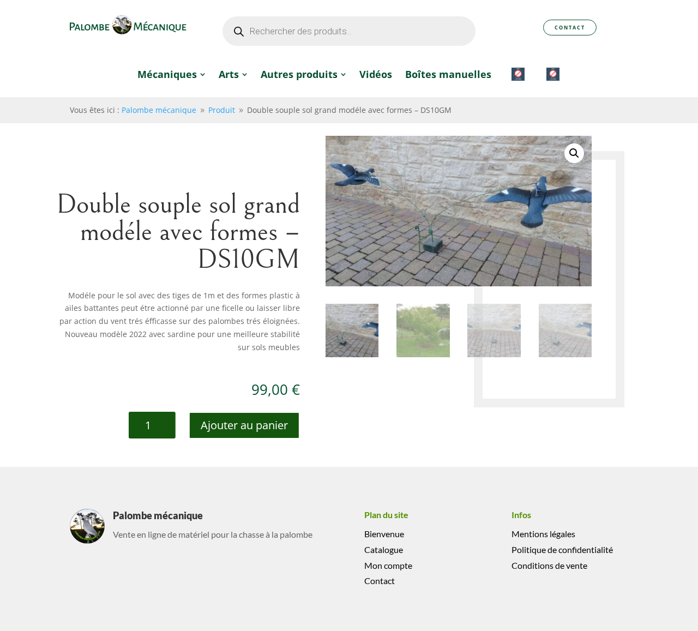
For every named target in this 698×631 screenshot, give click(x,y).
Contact (570, 27)
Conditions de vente (549, 565)
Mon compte (388, 565)
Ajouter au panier (244, 425)
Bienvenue (384, 533)
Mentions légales (543, 533)
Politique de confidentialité (562, 549)
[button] (574, 153)
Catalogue (383, 549)
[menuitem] (171, 74)
